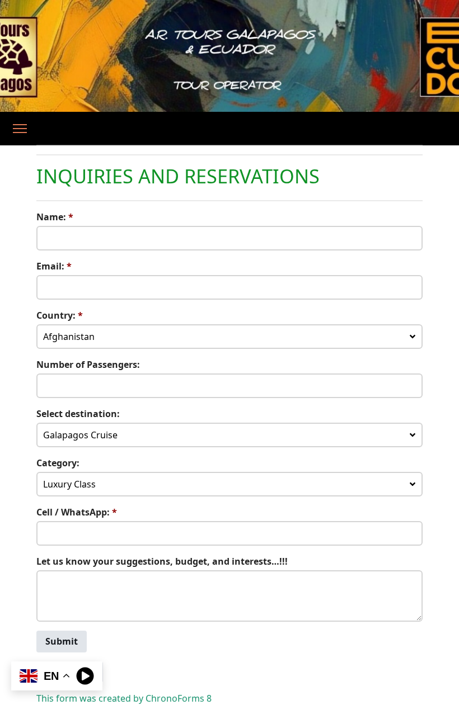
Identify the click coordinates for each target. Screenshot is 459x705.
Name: (54, 217)
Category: (57, 463)
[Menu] (20, 128)
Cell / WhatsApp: (76, 512)
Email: (54, 266)
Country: (59, 315)
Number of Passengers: (88, 364)
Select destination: (78, 414)
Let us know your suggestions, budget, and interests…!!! (162, 561)
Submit (61, 641)
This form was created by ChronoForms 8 (124, 698)
